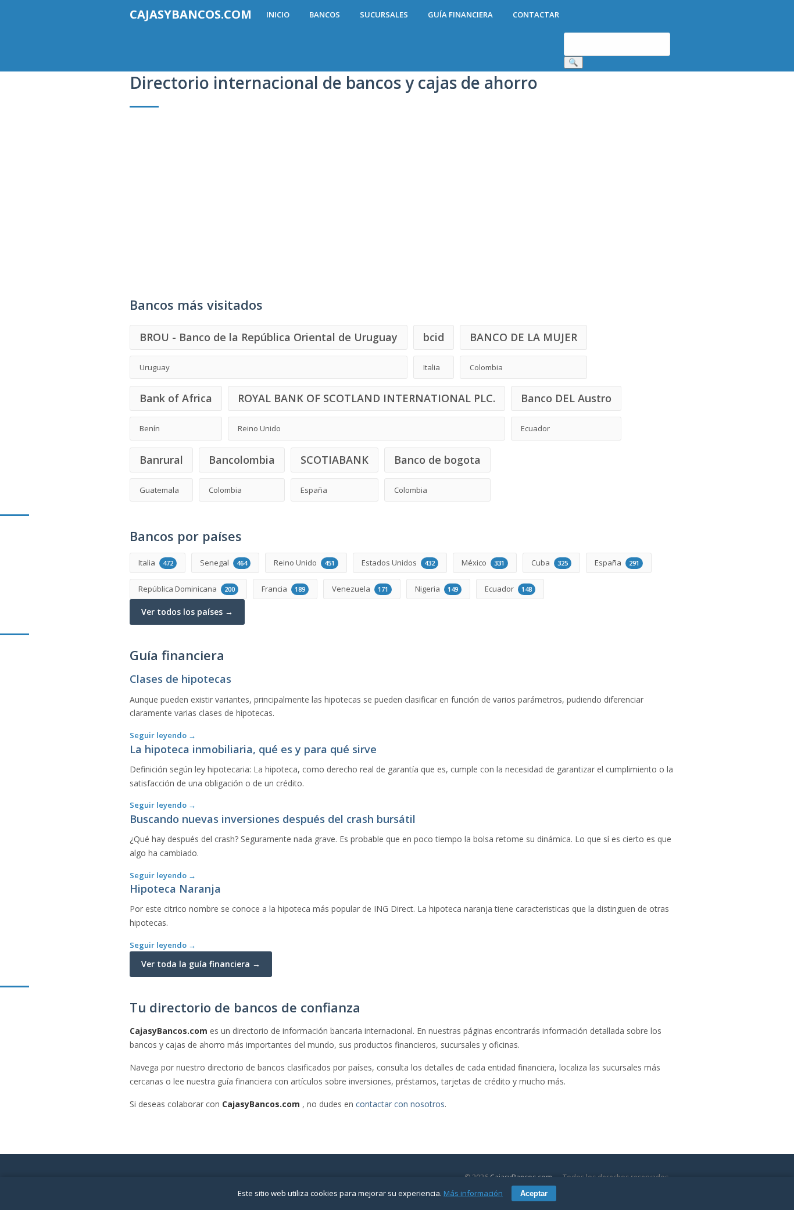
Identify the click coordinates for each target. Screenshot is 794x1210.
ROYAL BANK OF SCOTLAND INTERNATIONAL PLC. (366, 398)
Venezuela (360, 588)
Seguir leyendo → (163, 735)
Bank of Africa (176, 398)
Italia (431, 367)
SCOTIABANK (335, 460)
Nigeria (436, 588)
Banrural (161, 460)
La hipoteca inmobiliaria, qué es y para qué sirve (253, 749)
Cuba (549, 562)
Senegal (223, 562)
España (314, 490)
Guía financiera (460, 14)
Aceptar (534, 1193)
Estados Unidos (398, 562)
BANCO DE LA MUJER (523, 337)
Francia (283, 588)
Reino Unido (259, 428)
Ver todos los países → (187, 611)
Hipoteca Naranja (175, 889)
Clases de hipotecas (180, 679)
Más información (473, 1193)
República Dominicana (186, 588)
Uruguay (155, 367)
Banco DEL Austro (566, 398)
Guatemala (159, 490)
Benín (150, 428)
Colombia (486, 367)
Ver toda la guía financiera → (200, 963)
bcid (433, 337)
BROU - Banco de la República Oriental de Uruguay (269, 337)
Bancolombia (242, 460)
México (483, 562)
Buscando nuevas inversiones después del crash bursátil (273, 819)
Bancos (324, 14)
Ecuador (535, 428)
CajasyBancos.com (191, 14)
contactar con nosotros (400, 1103)
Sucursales (384, 14)
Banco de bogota (437, 460)
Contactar (536, 14)
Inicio (277, 14)
